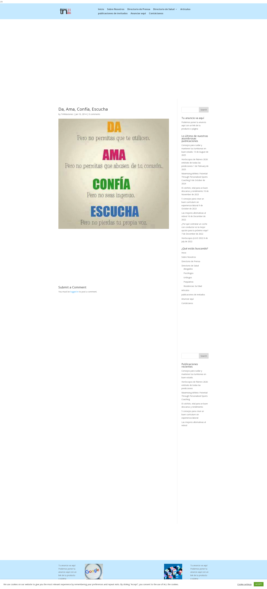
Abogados (188, 269)
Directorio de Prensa (138, 9)
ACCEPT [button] (258, 584)
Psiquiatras (188, 281)
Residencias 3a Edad (193, 286)
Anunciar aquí (138, 13)
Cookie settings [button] (244, 584)
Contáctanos (156, 13)
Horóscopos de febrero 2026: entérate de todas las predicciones (194, 162)
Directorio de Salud (164, 9)
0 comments (94, 114)
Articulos (185, 9)
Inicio (101, 9)
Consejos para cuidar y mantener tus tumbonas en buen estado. (193, 148)
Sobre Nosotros (115, 9)
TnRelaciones (67, 114)
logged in (74, 291)
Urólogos (188, 277)
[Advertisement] (133, 37)
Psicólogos (188, 273)
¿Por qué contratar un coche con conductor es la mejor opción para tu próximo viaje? (194, 227)
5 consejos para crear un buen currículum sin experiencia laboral (192, 202)
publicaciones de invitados (113, 13)
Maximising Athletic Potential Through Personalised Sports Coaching (194, 177)
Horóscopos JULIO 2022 (192, 238)
